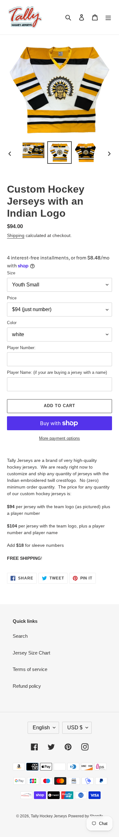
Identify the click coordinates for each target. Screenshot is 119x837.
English (41, 727)
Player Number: (21, 347)
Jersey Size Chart (31, 652)
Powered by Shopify (85, 816)
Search (20, 636)
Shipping (15, 235)
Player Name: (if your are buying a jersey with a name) (57, 372)
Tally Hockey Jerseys (49, 816)
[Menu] (108, 17)
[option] (34, 150)
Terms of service (30, 669)
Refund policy (27, 686)
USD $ (75, 727)
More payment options (59, 438)
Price (12, 298)
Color (12, 322)
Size (11, 273)
